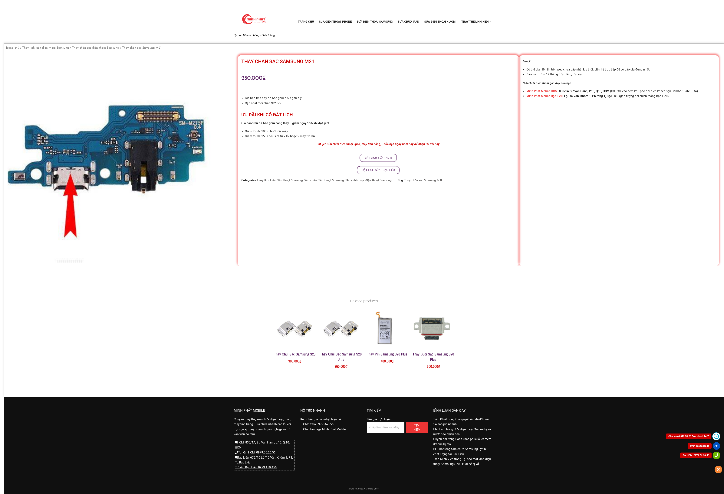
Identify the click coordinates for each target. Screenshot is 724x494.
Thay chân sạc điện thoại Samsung (95, 47)
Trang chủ (12, 47)
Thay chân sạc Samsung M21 (423, 180)
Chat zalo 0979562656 (318, 424)
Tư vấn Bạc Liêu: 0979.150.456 (256, 467)
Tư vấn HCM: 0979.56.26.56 (256, 452)
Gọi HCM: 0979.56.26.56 (696, 455)
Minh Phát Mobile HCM (542, 91)
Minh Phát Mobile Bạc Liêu (544, 96)
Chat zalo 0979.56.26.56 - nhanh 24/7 (688, 436)
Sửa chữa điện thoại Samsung (324, 180)
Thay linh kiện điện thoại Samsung (45, 47)
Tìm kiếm (416, 427)
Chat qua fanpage (699, 445)
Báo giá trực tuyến (379, 419)
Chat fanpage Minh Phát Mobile (324, 429)
